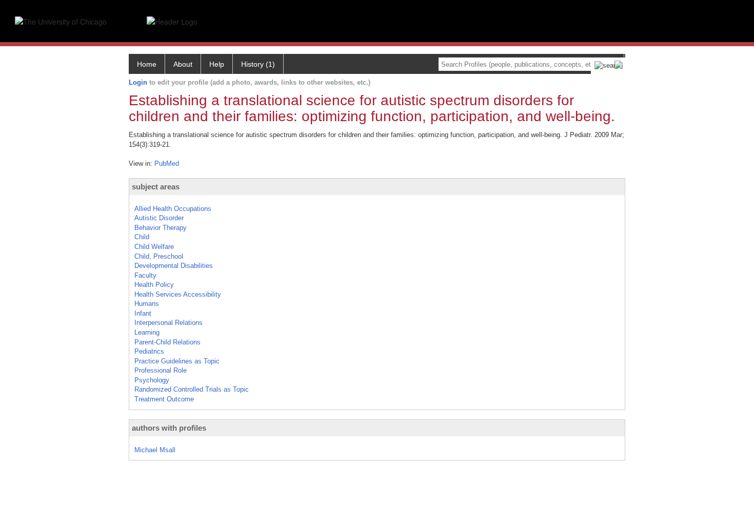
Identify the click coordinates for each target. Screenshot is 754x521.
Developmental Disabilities (173, 265)
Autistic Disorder (159, 218)
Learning (147, 332)
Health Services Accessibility (177, 294)
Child (141, 237)
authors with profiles (169, 427)
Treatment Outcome (164, 399)
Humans (146, 303)
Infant (142, 313)
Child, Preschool (158, 256)
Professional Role (160, 370)
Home (146, 64)
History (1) (258, 64)
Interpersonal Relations (168, 322)
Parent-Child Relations (167, 342)
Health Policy (154, 284)
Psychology (151, 380)
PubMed (166, 163)
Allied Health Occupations (172, 209)
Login (138, 82)
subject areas (156, 186)
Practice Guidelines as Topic (177, 361)
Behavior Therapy (160, 227)
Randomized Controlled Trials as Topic (191, 389)
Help (216, 64)
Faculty (145, 275)
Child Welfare (154, 246)
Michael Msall (154, 450)
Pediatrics (149, 351)
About (182, 64)
